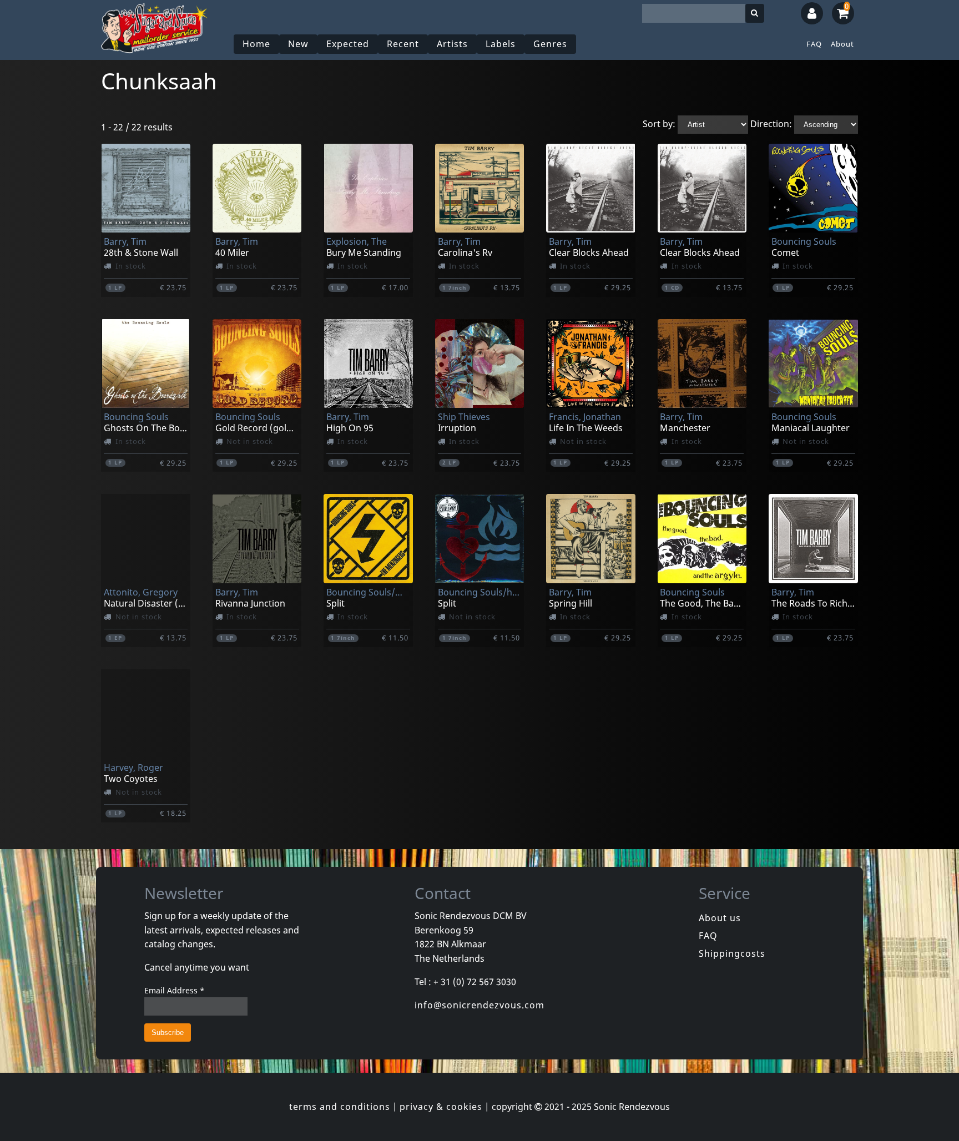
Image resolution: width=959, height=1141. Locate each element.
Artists (452, 44)
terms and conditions (339, 1106)
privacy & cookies (441, 1106)
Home (256, 44)
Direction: (771, 124)
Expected (347, 44)
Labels (501, 44)
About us (720, 918)
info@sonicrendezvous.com (479, 1005)
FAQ (814, 44)
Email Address (174, 990)
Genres (550, 44)
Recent (403, 44)
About (842, 44)
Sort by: (659, 124)
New (298, 44)
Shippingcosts (732, 953)
